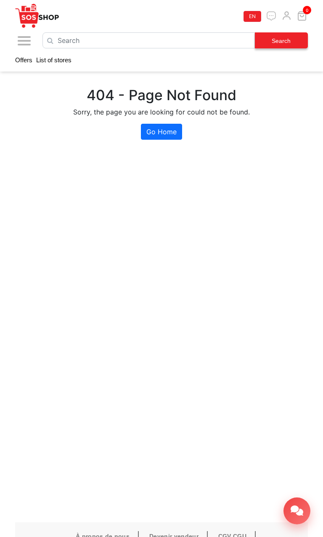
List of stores (53, 60)
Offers (23, 60)
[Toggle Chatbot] (296, 510)
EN (252, 16)
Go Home (161, 132)
